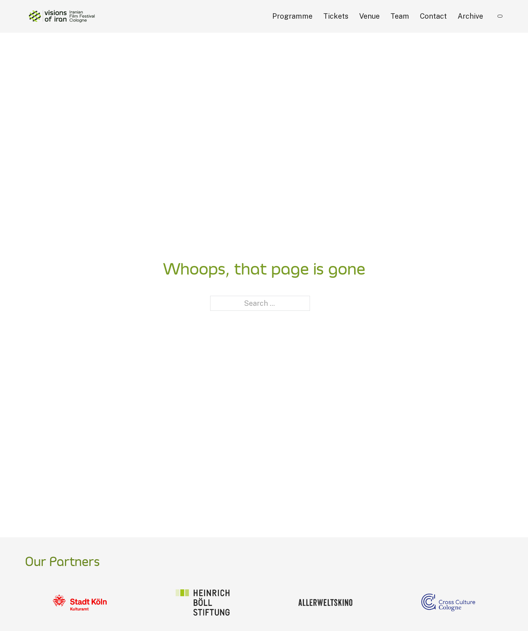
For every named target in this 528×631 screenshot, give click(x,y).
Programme (292, 16)
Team (399, 16)
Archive (470, 16)
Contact (433, 16)
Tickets (335, 16)
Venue (369, 16)
